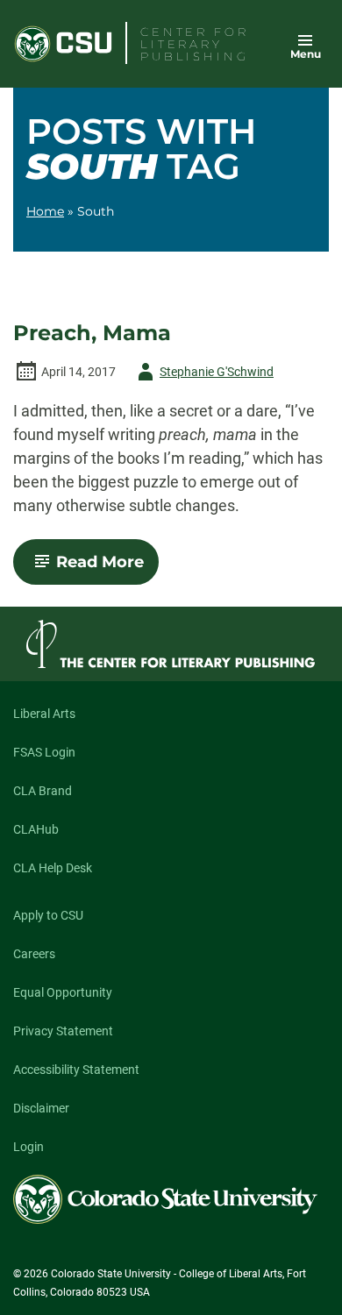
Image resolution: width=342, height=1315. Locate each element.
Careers (34, 954)
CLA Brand (42, 791)
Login (28, 1147)
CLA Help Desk (52, 868)
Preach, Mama (92, 333)
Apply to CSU (48, 915)
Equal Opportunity (62, 992)
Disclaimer (41, 1108)
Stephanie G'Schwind (203, 375)
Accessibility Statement (76, 1070)
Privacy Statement (63, 1031)
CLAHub (36, 829)
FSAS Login (44, 752)
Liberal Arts (44, 714)
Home (45, 211)
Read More (107, 568)
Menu (305, 53)
